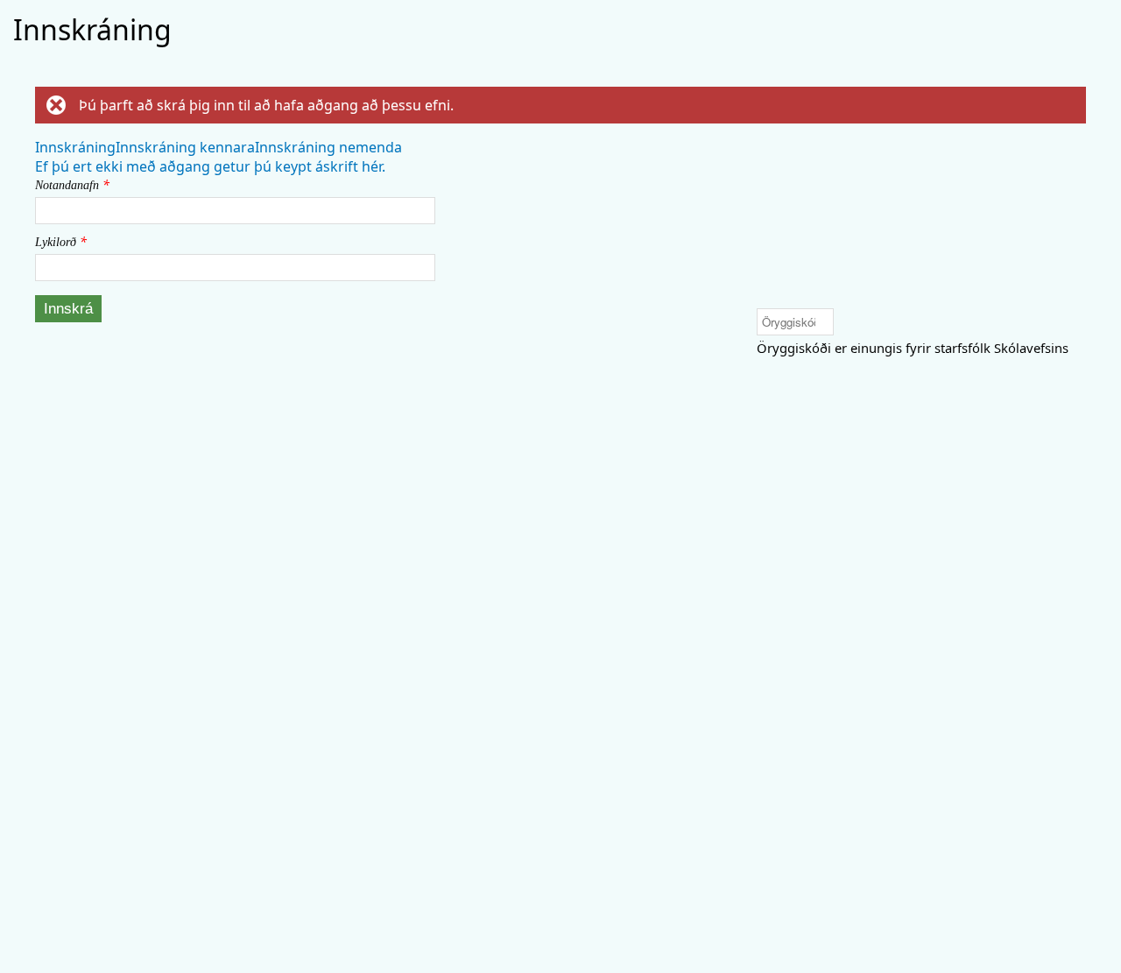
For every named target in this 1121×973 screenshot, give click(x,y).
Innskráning (75, 147)
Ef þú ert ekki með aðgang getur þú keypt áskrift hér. (210, 166)
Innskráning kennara (185, 147)
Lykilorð (61, 241)
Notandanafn (72, 184)
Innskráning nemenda (328, 147)
